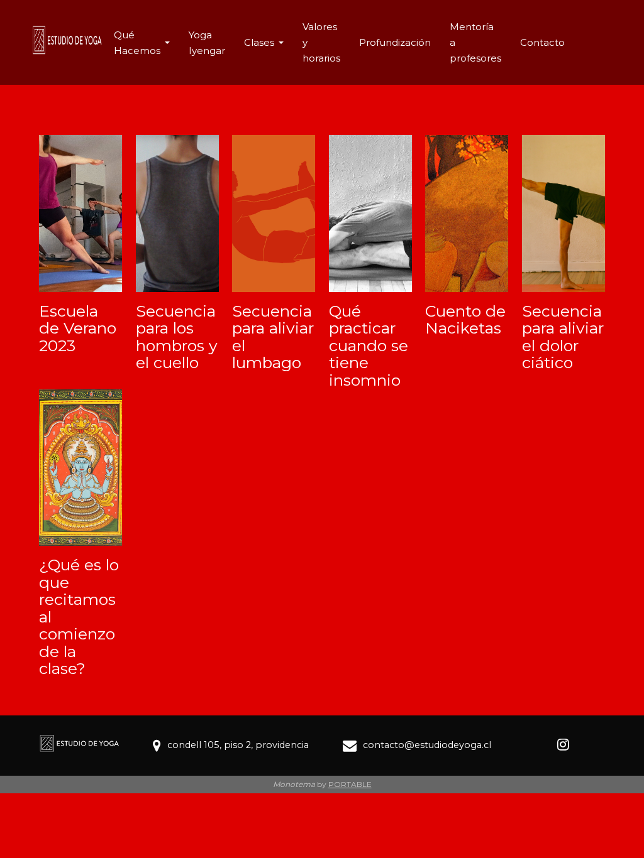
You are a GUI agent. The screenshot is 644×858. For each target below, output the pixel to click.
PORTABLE (350, 784)
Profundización (395, 42)
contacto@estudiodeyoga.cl (427, 745)
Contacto (542, 42)
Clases (259, 42)
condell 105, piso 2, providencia (238, 745)
